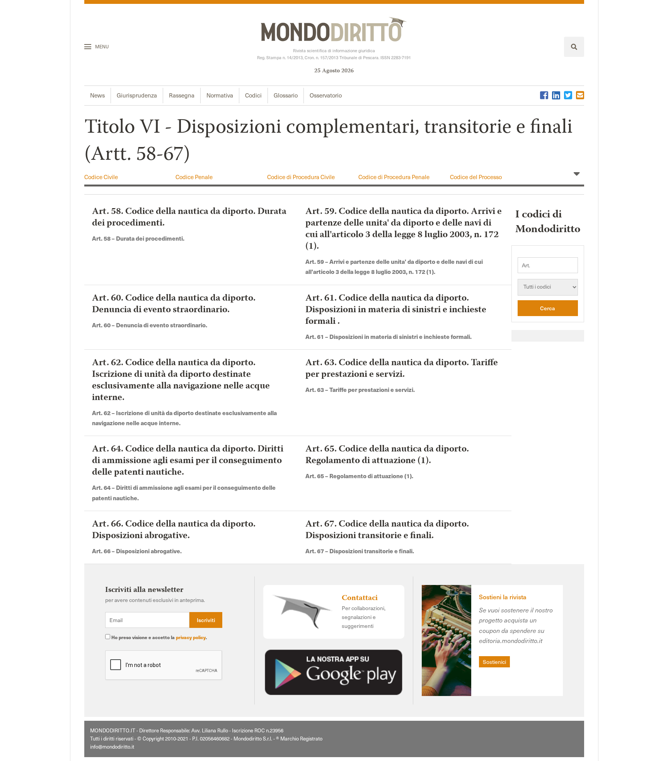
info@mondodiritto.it (112, 746)
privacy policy (191, 637)
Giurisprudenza (137, 95)
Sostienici (494, 661)
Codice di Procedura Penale (393, 177)
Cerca (547, 308)
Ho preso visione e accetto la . (158, 637)
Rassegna (181, 95)
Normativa (219, 95)
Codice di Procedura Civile (301, 177)
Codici (253, 95)
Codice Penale (194, 177)
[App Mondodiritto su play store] (333, 671)
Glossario (286, 95)
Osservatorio (326, 95)
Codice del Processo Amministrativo (476, 180)
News (97, 95)
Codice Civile (101, 177)
